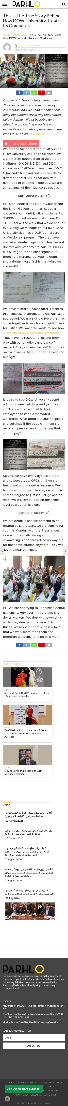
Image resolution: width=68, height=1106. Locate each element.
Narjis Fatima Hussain (29, 45)
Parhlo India (55, 1082)
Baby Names (53, 1086)
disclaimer (37, 134)
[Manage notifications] (7, 1098)
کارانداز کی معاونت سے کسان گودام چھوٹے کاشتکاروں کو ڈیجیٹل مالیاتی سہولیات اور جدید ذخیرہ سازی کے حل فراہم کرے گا (27, 851)
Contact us (41, 1082)
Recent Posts (11, 663)
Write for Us (50, 1095)
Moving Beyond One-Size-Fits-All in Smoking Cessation (30, 1022)
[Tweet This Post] (26, 92)
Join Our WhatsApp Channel (23, 1088)
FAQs (30, 1082)
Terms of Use (53, 1091)
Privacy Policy (21, 1095)
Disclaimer (36, 1095)
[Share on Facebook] (19, 92)
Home (6, 34)
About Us (21, 1082)
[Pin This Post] (41, 92)
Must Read (19, 34)
